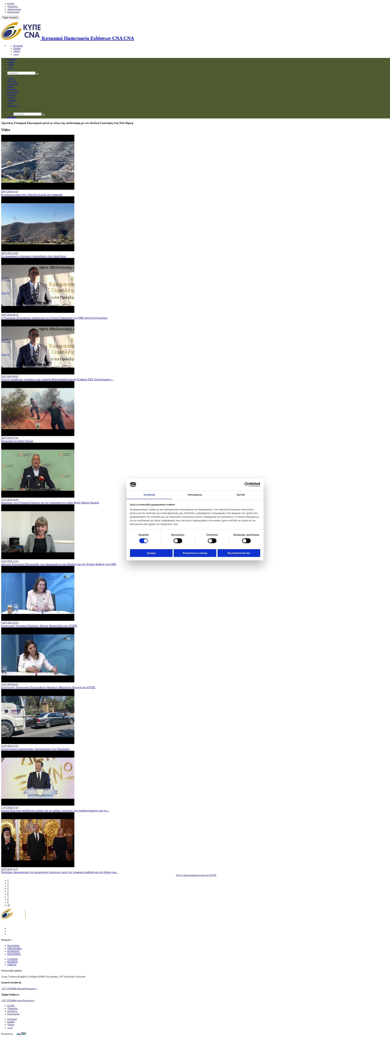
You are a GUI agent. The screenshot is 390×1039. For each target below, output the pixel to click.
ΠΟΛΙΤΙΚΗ (13, 945)
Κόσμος (11, 97)
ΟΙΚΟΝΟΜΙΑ (14, 948)
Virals (10, 103)
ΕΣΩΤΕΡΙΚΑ (14, 954)
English (17, 48)
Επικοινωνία (13, 12)
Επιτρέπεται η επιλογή (195, 553)
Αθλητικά (12, 100)
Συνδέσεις (12, 1011)
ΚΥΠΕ (10, 3)
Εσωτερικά (12, 92)
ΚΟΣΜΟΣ (12, 962)
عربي (16, 54)
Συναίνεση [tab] (149, 494)
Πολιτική (11, 81)
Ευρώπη (11, 95)
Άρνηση (151, 553)
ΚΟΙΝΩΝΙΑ (13, 951)
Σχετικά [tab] (241, 494)
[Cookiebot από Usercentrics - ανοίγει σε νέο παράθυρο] (247, 484)
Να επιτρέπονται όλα (239, 553)
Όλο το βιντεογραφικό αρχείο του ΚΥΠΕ (196, 875)
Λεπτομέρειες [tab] (195, 494)
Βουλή (10, 86)
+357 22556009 (9, 988)
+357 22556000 (9, 1000)
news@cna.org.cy (26, 1000)
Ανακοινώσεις (14, 9)
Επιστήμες (12, 106)
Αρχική (10, 78)
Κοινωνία (12, 89)
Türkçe (16, 51)
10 (8, 905)
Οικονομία (12, 84)
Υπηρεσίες (12, 6)
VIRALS (11, 964)
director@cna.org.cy (27, 988)
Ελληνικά (18, 45)
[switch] (178, 540)
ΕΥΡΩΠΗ (12, 959)
